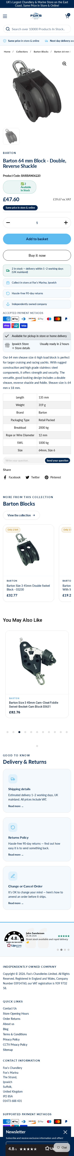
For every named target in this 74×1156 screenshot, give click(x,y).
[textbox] (24, 460)
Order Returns (11, 1018)
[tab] (21, 348)
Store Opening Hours (16, 1013)
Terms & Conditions (15, 1034)
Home (7, 51)
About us (8, 1024)
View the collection (19, 515)
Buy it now (37, 255)
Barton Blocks (41, 51)
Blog (5, 1029)
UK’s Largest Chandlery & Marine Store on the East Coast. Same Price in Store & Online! (37, 4)
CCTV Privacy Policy (15, 1044)
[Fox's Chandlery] (36, 16)
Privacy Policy (11, 1039)
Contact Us (10, 1008)
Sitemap (8, 1049)
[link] (37, 939)
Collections (22, 51)
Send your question (57, 460)
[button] (8, 223)
